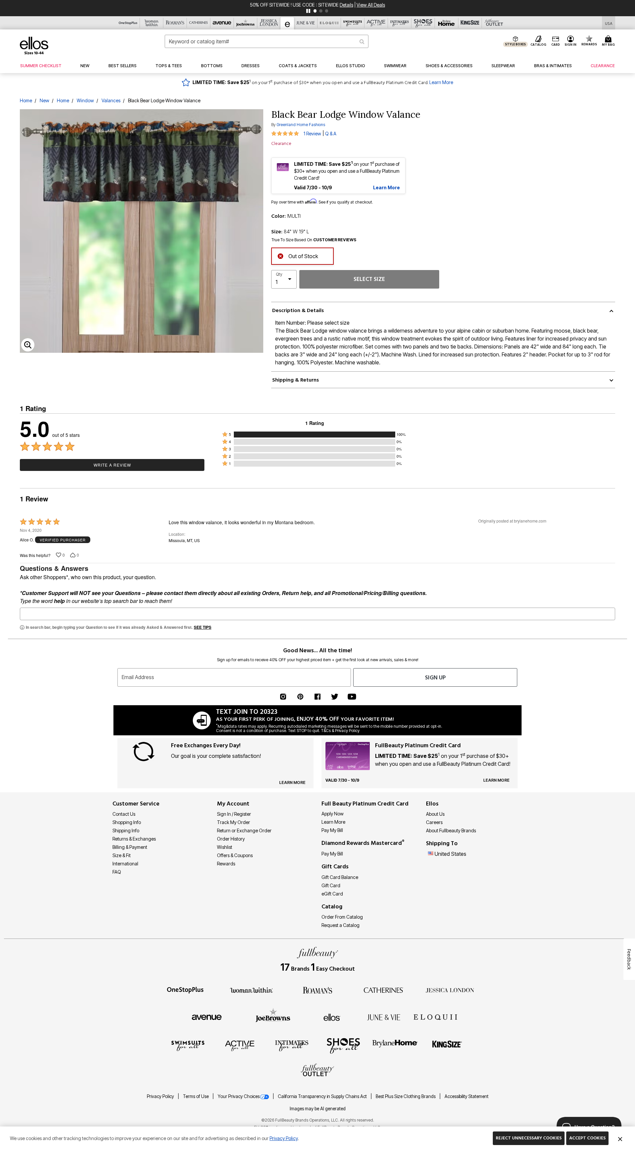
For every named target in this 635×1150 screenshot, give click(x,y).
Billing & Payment (129, 847)
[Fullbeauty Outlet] (317, 1071)
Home (26, 100)
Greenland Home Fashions (300, 124)
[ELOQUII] (435, 1016)
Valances (111, 100)
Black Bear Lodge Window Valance (164, 100)
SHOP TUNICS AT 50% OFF (294, 5)
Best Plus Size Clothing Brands (406, 1096)
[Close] (620, 1138)
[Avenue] (207, 1016)
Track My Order (233, 822)
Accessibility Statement (466, 1096)
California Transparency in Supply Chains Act (323, 1096)
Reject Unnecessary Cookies (529, 1138)
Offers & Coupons (235, 855)
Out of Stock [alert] (303, 256)
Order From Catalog (342, 917)
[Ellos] (331, 1016)
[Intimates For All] (291, 1045)
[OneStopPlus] (185, 989)
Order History (231, 839)
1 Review (312, 133)
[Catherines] (383, 989)
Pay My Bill (332, 830)
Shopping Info (126, 822)
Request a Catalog (340, 925)
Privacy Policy (161, 1096)
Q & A (330, 133)
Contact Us (123, 814)
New (44, 100)
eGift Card (332, 894)
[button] (570, 41)
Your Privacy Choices (239, 1096)
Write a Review (112, 465)
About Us (435, 814)
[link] (41, 66)
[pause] (308, 11)
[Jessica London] (450, 989)
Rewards (226, 863)
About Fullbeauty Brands (451, 830)
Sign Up (435, 677)
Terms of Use (196, 1096)
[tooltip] (128, 23)
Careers (434, 822)
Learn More (441, 82)
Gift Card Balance (339, 877)
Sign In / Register (234, 814)
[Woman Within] (251, 989)
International (125, 863)
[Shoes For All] (343, 1045)
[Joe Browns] (273, 1016)
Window (85, 100)
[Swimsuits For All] (187, 1045)
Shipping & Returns (295, 380)
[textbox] (317, 614)
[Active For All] (240, 1045)
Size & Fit (121, 855)
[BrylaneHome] (395, 1045)
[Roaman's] (317, 989)
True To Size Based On (314, 240)
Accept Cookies (587, 1138)
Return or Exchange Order (244, 830)
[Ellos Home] (34, 45)
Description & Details (298, 310)
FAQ (116, 872)
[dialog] (609, 23)
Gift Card (330, 885)
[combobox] (266, 41)
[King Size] (447, 1045)
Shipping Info (125, 830)
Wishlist (224, 847)
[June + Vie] (383, 1016)
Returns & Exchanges (134, 839)
